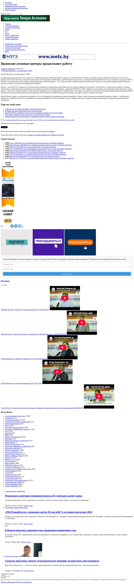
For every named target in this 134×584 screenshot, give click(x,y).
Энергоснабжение (11, 39)
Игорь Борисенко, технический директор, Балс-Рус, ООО (21, 383)
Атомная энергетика (8, 69)
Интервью (8, 439)
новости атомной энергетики (51, 120)
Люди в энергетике (12, 35)
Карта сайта (3, 577)
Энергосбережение (12, 37)
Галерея (8, 433)
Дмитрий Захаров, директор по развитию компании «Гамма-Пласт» (25, 309)
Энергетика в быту (12, 478)
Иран (34, 120)
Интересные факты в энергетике (16, 441)
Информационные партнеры (15, 6)
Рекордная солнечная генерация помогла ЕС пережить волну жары (43, 495)
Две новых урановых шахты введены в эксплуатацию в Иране (27, 115)
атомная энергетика (26, 120)
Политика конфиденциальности (16, 8)
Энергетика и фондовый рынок (16, 46)
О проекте (8, 2)
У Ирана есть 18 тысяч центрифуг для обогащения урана (25, 109)
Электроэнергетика (12, 26)
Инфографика (10, 442)
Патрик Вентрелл (66, 120)
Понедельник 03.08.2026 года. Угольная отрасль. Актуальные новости (34, 156)
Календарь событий (12, 448)
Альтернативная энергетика (15, 50)
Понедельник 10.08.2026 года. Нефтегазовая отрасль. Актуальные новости (36, 151)
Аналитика (9, 418)
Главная (8, 24)
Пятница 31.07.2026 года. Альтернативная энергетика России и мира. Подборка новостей (41, 158)
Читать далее (28, 506)
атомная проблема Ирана (12, 120)
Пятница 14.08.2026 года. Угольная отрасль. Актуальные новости (32, 147)
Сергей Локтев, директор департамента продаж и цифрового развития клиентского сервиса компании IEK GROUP (42, 408)
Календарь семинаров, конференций (18, 446)
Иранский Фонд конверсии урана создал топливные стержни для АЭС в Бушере (34, 113)
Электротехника (11, 475)
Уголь (7, 33)
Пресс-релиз (9, 463)
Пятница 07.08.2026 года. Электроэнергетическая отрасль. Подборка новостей (37, 152)
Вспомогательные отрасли (14, 427)
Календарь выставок (12, 444)
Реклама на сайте (11, 4)
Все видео (5, 281)
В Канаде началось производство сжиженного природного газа (40, 530)
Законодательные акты (13, 437)
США (73, 120)
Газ (6, 31)
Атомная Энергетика (12, 28)
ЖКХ (7, 51)
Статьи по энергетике (13, 467)
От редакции (9, 461)
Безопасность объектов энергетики (17, 422)
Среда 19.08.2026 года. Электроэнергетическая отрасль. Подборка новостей (36, 143)
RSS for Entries (10, 10)
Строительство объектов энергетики (18, 469)
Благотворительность (12, 423)
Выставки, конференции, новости (17, 429)
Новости (8, 458)
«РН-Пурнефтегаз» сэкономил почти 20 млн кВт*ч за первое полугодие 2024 (48, 512)
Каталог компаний (11, 450)
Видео (7, 425)
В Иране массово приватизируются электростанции (23, 111)
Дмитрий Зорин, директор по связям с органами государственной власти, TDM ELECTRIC (33, 334)
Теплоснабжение (11, 471)
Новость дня (9, 459)
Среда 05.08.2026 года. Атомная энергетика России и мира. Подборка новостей (37, 154)
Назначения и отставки (13, 44)
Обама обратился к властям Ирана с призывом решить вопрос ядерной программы (34, 116)
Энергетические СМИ (13, 482)
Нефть (7, 29)
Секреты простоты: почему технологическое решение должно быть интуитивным (52, 560)
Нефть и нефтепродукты (14, 456)
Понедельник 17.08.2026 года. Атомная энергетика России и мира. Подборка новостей (40, 145)
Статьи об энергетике (13, 48)
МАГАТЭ (39, 120)
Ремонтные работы (12, 465)
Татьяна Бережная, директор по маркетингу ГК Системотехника (24, 359)
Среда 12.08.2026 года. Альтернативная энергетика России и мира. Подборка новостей (40, 149)
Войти (52, 131)
